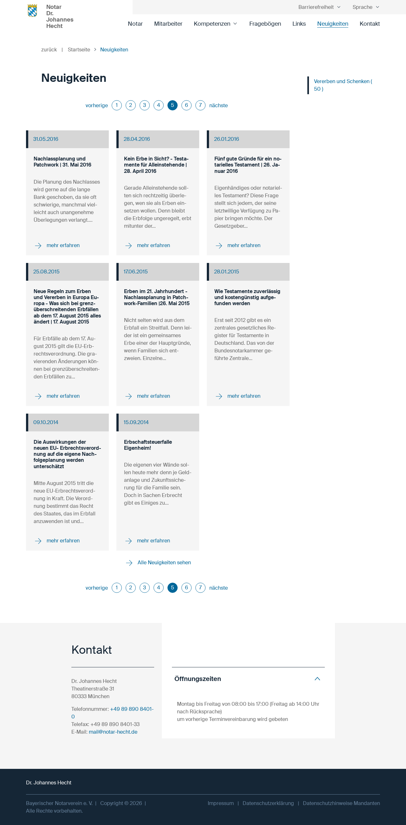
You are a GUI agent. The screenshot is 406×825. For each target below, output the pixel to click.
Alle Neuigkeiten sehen (163, 562)
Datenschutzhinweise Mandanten (341, 803)
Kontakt (370, 24)
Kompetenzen (212, 24)
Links (299, 24)
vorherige (97, 105)
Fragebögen (265, 24)
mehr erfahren (62, 245)
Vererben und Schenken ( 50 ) (343, 85)
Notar (135, 24)
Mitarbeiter (168, 24)
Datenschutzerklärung (268, 803)
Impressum (221, 803)
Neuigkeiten (332, 24)
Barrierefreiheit (316, 7)
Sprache (362, 7)
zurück (52, 49)
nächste (218, 105)
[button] (248, 678)
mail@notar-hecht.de (113, 732)
